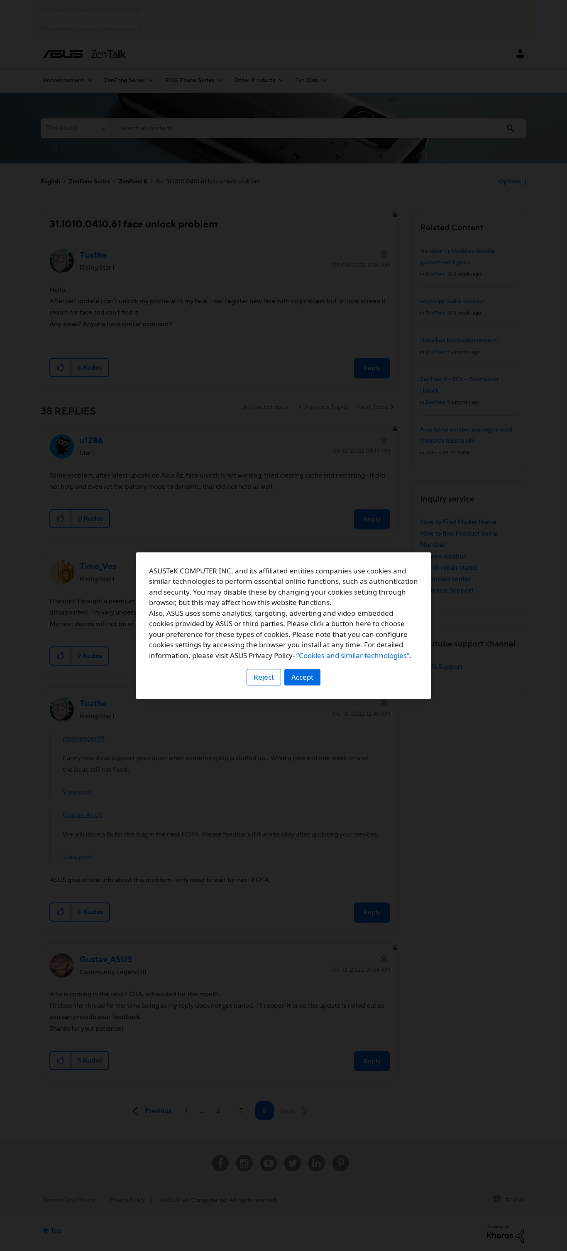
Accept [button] (302, 677)
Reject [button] (264, 677)
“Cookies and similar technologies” (352, 655)
